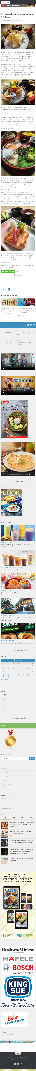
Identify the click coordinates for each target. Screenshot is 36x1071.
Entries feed (6, 703)
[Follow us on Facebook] (28, 325)
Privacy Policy (6, 785)
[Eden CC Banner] (18, 1042)
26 (3, 677)
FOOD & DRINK (4, 542)
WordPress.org (7, 711)
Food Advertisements (17, 481)
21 (13, 674)
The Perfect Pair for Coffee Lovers (11, 570)
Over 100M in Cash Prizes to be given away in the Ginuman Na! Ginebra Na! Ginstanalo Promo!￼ (22, 824)
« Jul (2, 679)
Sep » (6, 679)
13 (8, 671)
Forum (4, 789)
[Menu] (34, 2)
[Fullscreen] (32, 474)
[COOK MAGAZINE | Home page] (7, 2)
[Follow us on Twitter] (31, 325)
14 (13, 671)
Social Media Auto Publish (12, 1070)
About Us (5, 772)
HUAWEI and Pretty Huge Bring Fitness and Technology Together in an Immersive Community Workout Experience (21, 851)
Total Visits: (4, 1035)
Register (5, 695)
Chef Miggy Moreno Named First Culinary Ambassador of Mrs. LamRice (21, 833)
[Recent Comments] (22, 818)
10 (28, 668)
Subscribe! (5, 780)
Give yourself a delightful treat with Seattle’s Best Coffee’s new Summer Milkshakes (15, 546)
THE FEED (3, 9)
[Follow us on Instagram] (34, 325)
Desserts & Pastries (6, 567)
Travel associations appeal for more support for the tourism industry (25, 311)
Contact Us (6, 776)
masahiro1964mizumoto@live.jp (24, 203)
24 (28, 674)
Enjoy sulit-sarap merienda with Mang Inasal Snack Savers (17, 643)
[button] (18, 458)
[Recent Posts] (5, 818)
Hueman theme (26, 1060)
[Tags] (30, 818)
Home (4, 768)
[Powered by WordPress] (12, 1059)
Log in (4, 699)
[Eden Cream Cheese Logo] (14, 1026)
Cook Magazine (7, 20)
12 (3, 671)
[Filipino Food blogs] (10, 749)
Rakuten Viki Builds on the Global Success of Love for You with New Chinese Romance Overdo (22, 842)
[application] (18, 459)
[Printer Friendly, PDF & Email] (8, 271)
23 (23, 674)
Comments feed (7, 707)
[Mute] (29, 474)
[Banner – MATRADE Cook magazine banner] (18, 5)
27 (8, 677)
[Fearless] (14, 437)
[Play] (3, 474)
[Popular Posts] (14, 818)
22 (18, 674)
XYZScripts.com (26, 1070)
